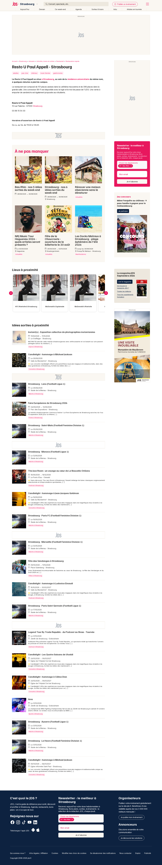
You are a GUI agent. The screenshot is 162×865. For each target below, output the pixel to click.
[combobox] (132, 165)
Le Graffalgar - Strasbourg (40, 339)
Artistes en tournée (134, 9)
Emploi (137, 853)
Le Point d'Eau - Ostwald (40, 477)
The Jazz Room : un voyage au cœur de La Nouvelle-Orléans (59, 470)
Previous (11, 293)
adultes (16, 73)
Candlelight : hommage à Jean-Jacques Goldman (53, 493)
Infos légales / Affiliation (38, 853)
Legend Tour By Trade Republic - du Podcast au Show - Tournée (61, 632)
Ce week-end (60, 9)
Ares (30, 699)
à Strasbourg (48, 79)
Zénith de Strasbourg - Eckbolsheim (44, 639)
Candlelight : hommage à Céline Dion (47, 676)
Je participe (123, 211)
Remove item (131, 166)
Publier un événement (126, 4)
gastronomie (57, 73)
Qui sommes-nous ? (17, 853)
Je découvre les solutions (131, 838)
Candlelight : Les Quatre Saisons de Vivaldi (50, 654)
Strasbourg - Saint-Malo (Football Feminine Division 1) (56, 425)
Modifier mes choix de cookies (74, 853)
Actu (115, 9)
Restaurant (60, 61)
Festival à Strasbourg (36, 485)
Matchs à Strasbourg (36, 394)
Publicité (147, 853)
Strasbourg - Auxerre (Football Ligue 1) (48, 721)
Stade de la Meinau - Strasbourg (43, 390)
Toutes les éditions (124, 291)
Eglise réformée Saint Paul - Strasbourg (46, 766)
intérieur (34, 73)
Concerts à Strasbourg (36, 369)
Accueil (14, 61)
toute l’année (45, 73)
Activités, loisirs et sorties (45, 61)
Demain (42, 9)
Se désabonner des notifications (103, 853)
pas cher (25, 73)
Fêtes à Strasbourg (35, 576)
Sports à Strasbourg (36, 714)
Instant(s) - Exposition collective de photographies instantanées (61, 332)
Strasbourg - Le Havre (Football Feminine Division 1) (55, 740)
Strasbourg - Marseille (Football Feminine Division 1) (55, 542)
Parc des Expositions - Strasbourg (43, 409)
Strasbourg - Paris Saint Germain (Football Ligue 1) (54, 605)
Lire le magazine (124, 282)
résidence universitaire (78, 79)
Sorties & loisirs (98, 9)
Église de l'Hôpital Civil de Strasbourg (45, 661)
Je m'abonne (132, 181)
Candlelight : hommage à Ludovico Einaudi (50, 583)
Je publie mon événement (131, 817)
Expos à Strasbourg (35, 347)
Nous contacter (126, 853)
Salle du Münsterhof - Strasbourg (43, 361)
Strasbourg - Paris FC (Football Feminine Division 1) (54, 515)
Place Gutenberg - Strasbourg (42, 568)
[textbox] (133, 166)
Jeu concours (132, 201)
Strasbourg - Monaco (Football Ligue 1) (48, 451)
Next (106, 293)
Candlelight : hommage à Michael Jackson (50, 354)
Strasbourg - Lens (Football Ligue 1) (46, 384)
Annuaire (32, 61)
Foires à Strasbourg (35, 418)
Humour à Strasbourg (36, 647)
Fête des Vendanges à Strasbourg (46, 561)
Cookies (55, 853)
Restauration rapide (72, 61)
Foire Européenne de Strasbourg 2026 (47, 403)
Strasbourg (27, 4)
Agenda (79, 9)
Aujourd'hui (24, 9)
